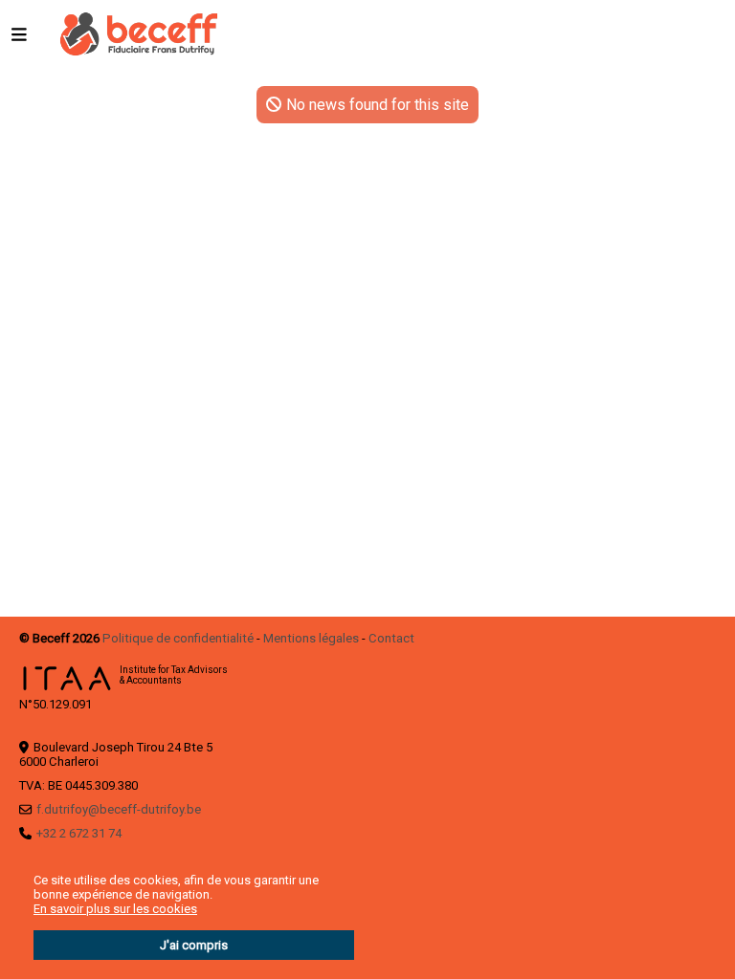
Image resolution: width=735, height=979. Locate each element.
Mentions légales (311, 638)
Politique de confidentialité (178, 638)
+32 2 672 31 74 (79, 833)
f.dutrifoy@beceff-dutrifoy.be (118, 809)
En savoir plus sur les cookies (115, 909)
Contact (391, 638)
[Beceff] (138, 33)
